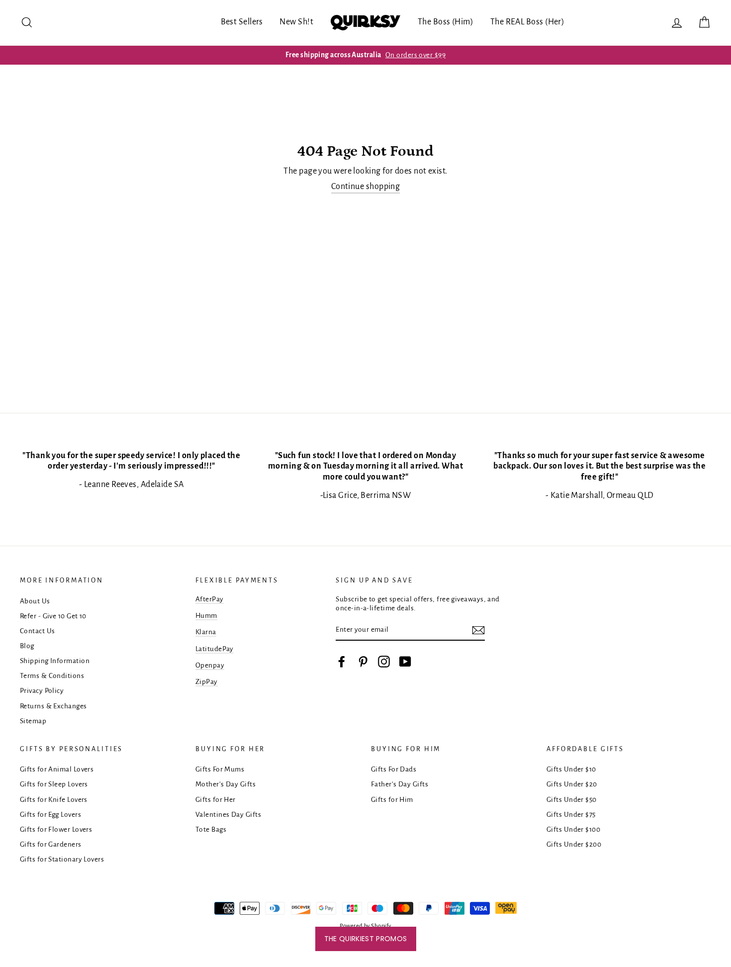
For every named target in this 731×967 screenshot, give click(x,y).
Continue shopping (365, 186)
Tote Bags (210, 829)
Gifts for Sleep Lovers (54, 784)
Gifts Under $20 (572, 784)
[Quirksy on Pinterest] (363, 662)
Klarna (205, 632)
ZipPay (206, 681)
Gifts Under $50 (572, 799)
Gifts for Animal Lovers (56, 769)
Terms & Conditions (52, 675)
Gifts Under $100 (573, 829)
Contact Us (37, 631)
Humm (206, 615)
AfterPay (209, 599)
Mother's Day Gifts (225, 784)
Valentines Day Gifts (228, 814)
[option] (365, 55)
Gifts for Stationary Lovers (62, 859)
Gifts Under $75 (571, 814)
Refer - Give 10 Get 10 (53, 616)
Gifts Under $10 (571, 769)
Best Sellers (242, 21)
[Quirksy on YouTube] (405, 662)
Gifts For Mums (219, 769)
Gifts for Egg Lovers (50, 814)
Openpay (209, 665)
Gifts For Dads (393, 769)
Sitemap (33, 721)
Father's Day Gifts (399, 784)
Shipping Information (55, 661)
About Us (35, 601)
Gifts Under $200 (574, 844)
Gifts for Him (392, 799)
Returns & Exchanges (53, 706)
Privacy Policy (42, 690)
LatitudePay (214, 649)
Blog (27, 646)
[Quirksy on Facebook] (342, 662)
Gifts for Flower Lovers (56, 829)
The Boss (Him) (445, 21)
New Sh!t (296, 21)
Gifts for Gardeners (51, 844)
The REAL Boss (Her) (527, 21)
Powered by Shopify (365, 926)
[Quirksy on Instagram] (384, 662)
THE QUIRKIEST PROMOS (365, 939)
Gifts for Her (215, 799)
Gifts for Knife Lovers (54, 799)
